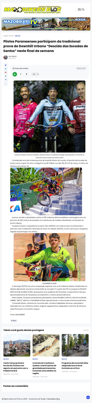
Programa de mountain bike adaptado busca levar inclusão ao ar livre (75, 365)
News (17, 36)
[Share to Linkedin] (5, 76)
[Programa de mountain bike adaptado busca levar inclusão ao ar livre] (75, 345)
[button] (5, 84)
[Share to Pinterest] (5, 72)
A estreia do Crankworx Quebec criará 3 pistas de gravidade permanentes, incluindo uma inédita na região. (44, 368)
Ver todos (86, 330)
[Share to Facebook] (5, 65)
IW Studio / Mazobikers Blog (49, 399)
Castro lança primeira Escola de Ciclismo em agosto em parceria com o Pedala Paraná (15, 367)
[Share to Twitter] (5, 69)
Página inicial (8, 36)
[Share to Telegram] (5, 79)
